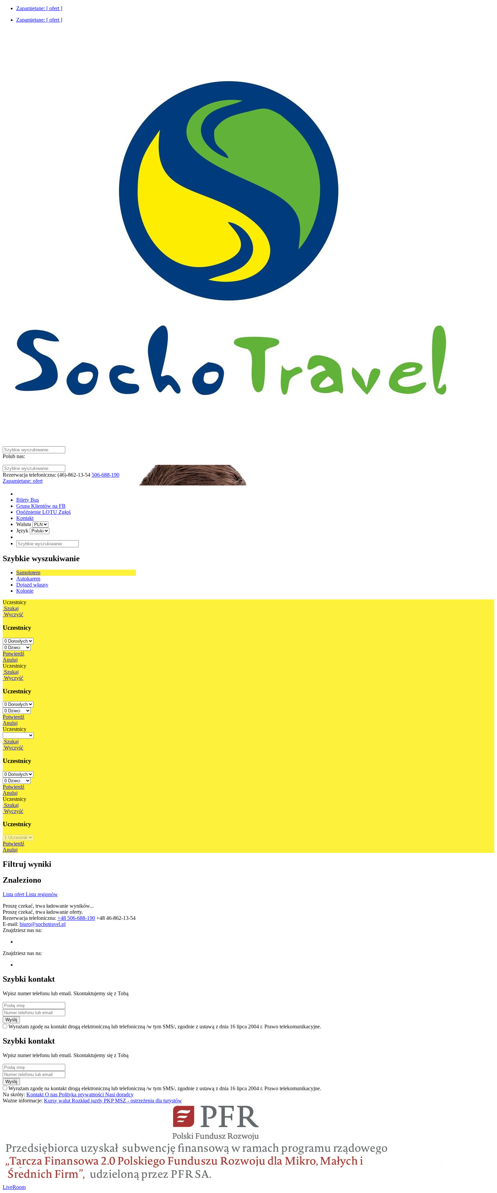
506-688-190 (105, 475)
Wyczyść (13, 614)
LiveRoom (14, 1187)
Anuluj (10, 660)
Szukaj (11, 608)
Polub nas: (14, 456)
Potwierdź (13, 654)
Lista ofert (14, 894)
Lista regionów (42, 894)
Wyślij (11, 1019)
